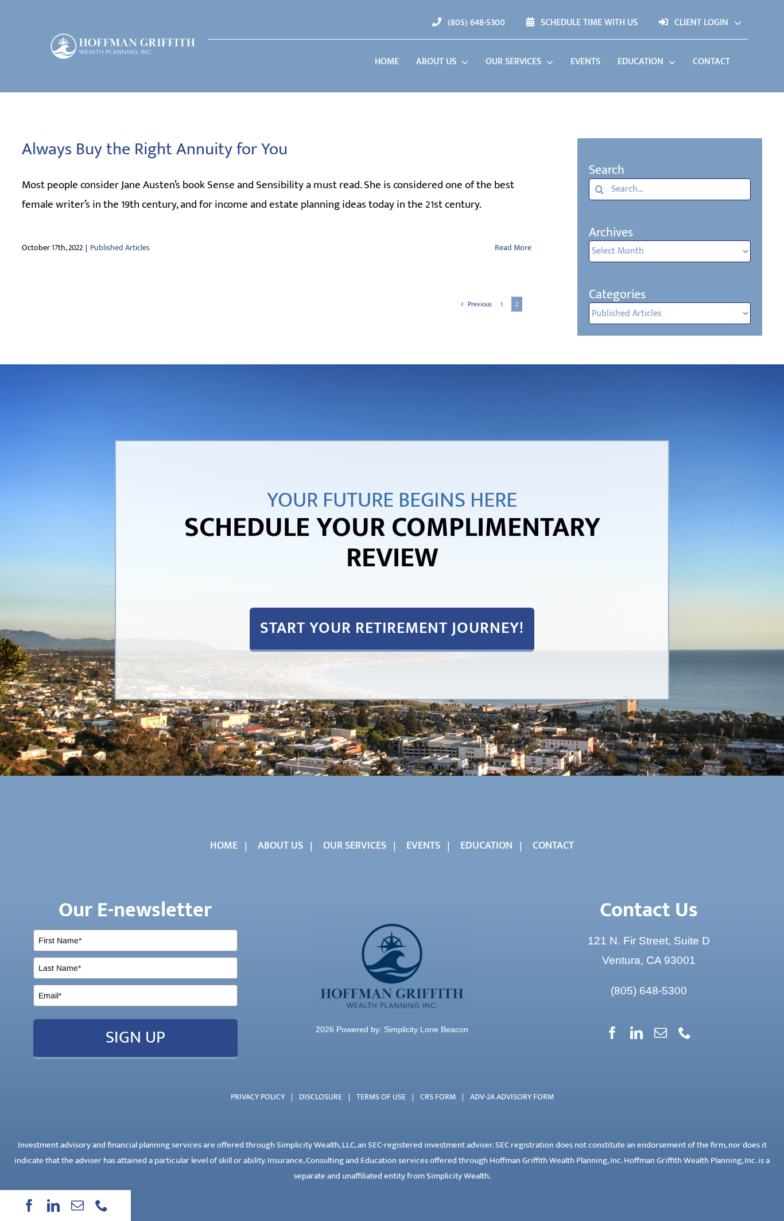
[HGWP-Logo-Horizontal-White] (123, 33)
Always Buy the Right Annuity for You (155, 149)
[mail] (77, 1205)
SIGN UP (135, 1037)
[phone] (101, 1205)
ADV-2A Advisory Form (512, 1096)
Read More (513, 247)
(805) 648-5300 (649, 991)
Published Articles (120, 247)
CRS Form (438, 1096)
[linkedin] (53, 1205)
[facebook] (29, 1205)
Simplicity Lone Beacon (426, 1029)
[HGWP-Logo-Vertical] (392, 921)
